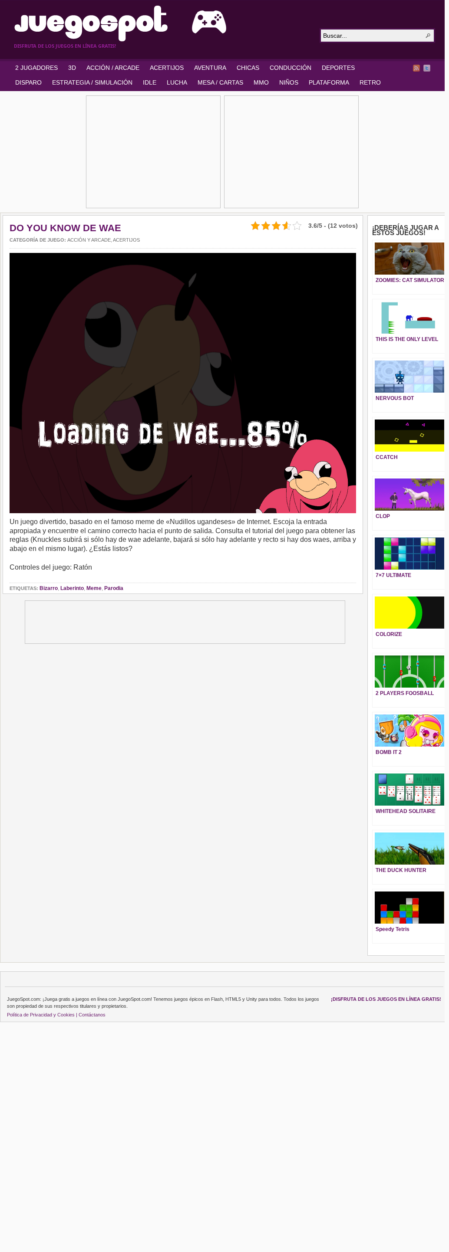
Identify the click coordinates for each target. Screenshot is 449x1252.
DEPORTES (338, 67)
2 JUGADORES (36, 67)
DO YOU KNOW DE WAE (65, 228)
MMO (261, 82)
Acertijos (126, 240)
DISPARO (28, 82)
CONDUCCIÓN (290, 67)
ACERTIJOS (167, 67)
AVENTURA (210, 67)
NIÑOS (288, 82)
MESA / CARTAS (220, 82)
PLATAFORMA (329, 82)
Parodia (113, 588)
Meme (94, 588)
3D (72, 67)
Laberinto (72, 588)
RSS (416, 68)
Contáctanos (92, 1014)
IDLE (149, 82)
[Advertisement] (153, 152)
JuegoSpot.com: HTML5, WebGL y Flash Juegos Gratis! (161, 23)
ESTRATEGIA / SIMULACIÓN (92, 82)
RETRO (370, 82)
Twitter (426, 68)
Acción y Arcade (89, 240)
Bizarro (49, 588)
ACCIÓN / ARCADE (112, 67)
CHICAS (248, 67)
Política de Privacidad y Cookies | (42, 1014)
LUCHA (177, 82)
